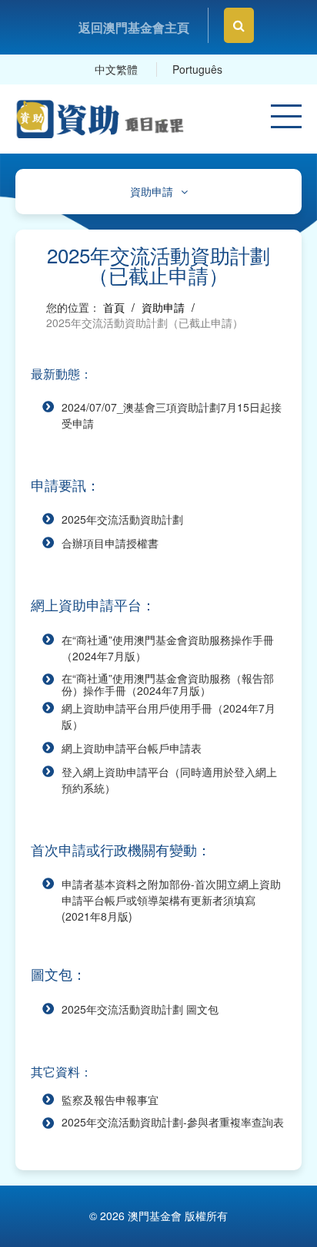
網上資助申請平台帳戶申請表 (132, 748)
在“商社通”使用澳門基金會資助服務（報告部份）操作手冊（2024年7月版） (168, 684)
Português (197, 69)
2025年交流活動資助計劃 (122, 519)
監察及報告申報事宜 (110, 1099)
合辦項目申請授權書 (110, 543)
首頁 (114, 307)
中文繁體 (116, 69)
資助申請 (151, 191)
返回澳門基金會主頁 (133, 27)
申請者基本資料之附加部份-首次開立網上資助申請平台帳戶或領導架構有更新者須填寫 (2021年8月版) (171, 900)
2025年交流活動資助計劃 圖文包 (140, 1009)
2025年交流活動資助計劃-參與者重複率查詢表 (173, 1122)
